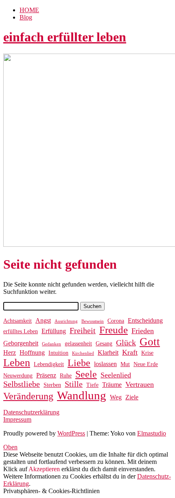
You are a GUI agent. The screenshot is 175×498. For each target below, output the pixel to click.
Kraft (130, 352)
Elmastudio (151, 433)
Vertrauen (139, 384)
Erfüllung (54, 331)
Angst (43, 320)
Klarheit (108, 352)
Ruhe (66, 376)
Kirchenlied (83, 353)
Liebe (79, 363)
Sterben (52, 385)
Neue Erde (145, 364)
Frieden (142, 331)
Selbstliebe (21, 384)
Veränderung (28, 396)
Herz (9, 352)
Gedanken (51, 344)
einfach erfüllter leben (64, 37)
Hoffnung (32, 352)
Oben (10, 447)
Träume (112, 384)
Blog (26, 17)
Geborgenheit (20, 343)
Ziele (131, 397)
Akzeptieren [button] (44, 469)
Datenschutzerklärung (31, 412)
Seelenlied (116, 375)
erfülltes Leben (20, 331)
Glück (126, 342)
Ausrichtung (66, 321)
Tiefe (92, 385)
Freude (113, 329)
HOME (29, 9)
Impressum (17, 419)
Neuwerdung (18, 376)
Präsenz (46, 375)
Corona (115, 321)
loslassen (105, 363)
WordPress (71, 433)
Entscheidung (145, 320)
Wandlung (81, 395)
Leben (16, 363)
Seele (86, 374)
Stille (74, 384)
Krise (147, 353)
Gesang (104, 344)
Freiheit (83, 330)
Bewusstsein (92, 321)
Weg (116, 397)
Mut (125, 364)
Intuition (58, 353)
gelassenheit (78, 344)
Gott (150, 342)
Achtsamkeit (17, 321)
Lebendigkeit (49, 364)
